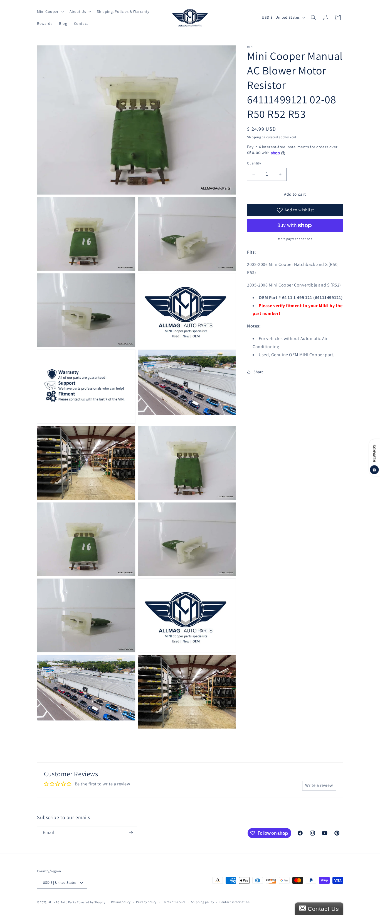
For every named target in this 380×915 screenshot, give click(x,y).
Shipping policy (202, 902)
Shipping (254, 137)
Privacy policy (146, 902)
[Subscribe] (131, 832)
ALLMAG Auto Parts (62, 902)
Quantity (254, 163)
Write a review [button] (319, 785)
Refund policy (121, 902)
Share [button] (258, 371)
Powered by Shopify (91, 902)
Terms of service (174, 902)
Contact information (234, 902)
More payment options (295, 239)
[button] (50, 11)
